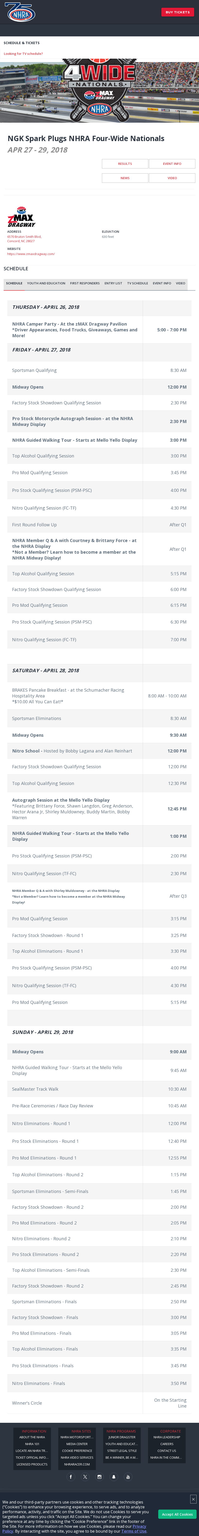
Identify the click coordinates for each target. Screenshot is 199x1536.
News (125, 178)
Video (172, 178)
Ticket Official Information (33, 1457)
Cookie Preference (77, 1450)
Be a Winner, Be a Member (123, 1457)
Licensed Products (32, 1464)
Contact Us (167, 1450)
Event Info (172, 163)
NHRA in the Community (168, 1457)
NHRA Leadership (167, 1437)
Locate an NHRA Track (33, 1450)
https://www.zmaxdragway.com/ (31, 254)
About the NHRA (32, 1437)
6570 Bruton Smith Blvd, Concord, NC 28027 (24, 238)
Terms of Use (134, 1531)
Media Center (77, 1444)
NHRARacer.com (77, 1464)
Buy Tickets (178, 12)
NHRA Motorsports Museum (78, 1437)
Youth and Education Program (123, 1444)
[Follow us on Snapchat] (113, 1476)
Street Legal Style (122, 1450)
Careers (167, 1444)
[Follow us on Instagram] (99, 1476)
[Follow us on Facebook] (70, 1476)
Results (125, 163)
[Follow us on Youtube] (128, 1476)
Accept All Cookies (177, 1514)
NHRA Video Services (77, 1457)
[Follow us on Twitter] (85, 1476)
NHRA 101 (32, 1444)
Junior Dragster (122, 1437)
